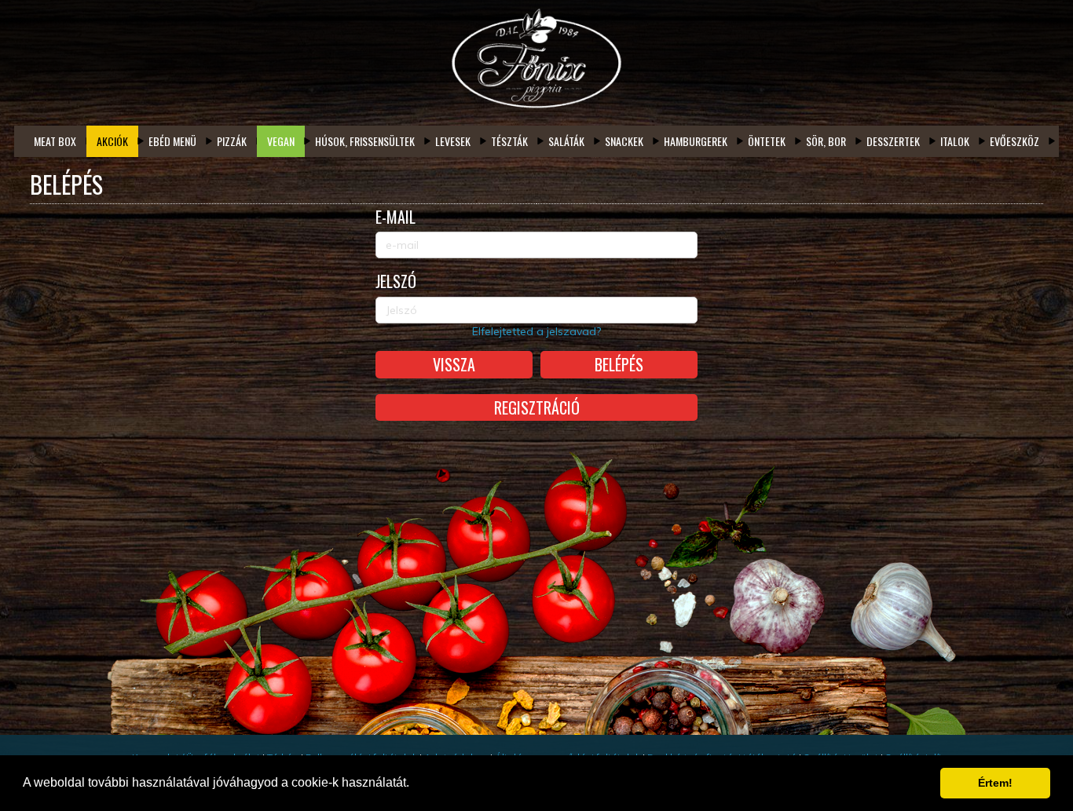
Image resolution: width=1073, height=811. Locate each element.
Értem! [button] (995, 782)
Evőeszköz (1014, 141)
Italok (954, 141)
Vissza (454, 364)
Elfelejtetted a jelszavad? (536, 331)
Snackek (624, 141)
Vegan (281, 141)
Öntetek (767, 141)
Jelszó (395, 281)
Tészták (509, 141)
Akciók (112, 141)
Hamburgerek (695, 141)
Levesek (453, 141)
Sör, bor (826, 141)
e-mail (395, 217)
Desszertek (893, 141)
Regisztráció (537, 407)
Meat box (55, 141)
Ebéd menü (172, 141)
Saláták (566, 141)
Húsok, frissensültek (365, 141)
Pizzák (232, 141)
